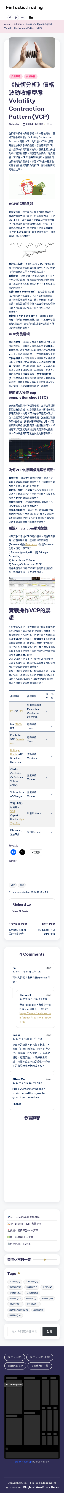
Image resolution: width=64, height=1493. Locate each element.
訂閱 (49, 1331)
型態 (22, 885)
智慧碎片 (47, 1298)
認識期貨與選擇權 (18, 1310)
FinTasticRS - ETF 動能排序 (25, 1223)
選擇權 (38, 1310)
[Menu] (31, 17)
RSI (21, 711)
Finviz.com (31, 544)
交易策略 (15, 76)
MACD (18, 724)
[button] (20, 911)
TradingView (15, 1365)
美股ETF (15, 1304)
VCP (12, 811)
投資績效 (31, 1298)
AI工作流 (14, 1281)
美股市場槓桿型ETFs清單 (24, 1230)
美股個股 (33, 1304)
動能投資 (31, 1287)
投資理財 (15, 1298)
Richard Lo (21, 904)
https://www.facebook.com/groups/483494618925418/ (35, 1017)
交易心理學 (32, 1281)
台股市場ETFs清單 (20, 1243)
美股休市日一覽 (19, 1260)
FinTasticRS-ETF (40, 1357)
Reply (49, 968)
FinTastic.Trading (24, 7)
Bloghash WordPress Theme (41, 1487)
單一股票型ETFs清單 (21, 1237)
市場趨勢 (15, 1293)
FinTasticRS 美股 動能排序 (25, 1217)
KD (11, 711)
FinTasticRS (15, 1357)
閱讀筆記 (15, 1315)
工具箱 (47, 1287)
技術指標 (30, 76)
